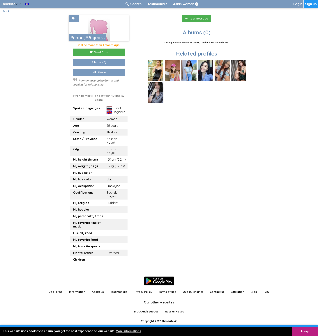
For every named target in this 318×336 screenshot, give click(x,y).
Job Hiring (56, 292)
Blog (254, 292)
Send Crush (101, 52)
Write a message (196, 18)
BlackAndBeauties (146, 311)
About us (98, 292)
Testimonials (118, 292)
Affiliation (237, 292)
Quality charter (193, 292)
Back (6, 11)
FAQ (266, 292)
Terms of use (167, 292)
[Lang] (27, 4)
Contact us (217, 292)
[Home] (11, 4)
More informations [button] (128, 331)
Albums (99, 62)
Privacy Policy (143, 292)
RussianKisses (174, 311)
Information (77, 292)
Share (102, 72)
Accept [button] (305, 331)
